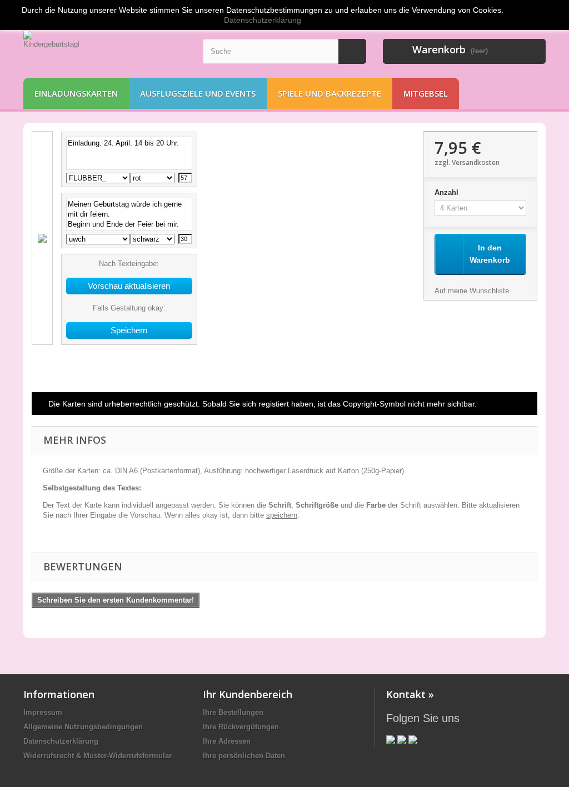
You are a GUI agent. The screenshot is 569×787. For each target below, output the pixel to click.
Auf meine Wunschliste (472, 291)
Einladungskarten (76, 93)
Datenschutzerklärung (60, 741)
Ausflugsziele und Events (198, 93)
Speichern (129, 330)
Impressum (42, 712)
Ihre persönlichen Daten (244, 755)
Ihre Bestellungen (233, 712)
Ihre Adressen (227, 741)
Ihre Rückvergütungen (241, 727)
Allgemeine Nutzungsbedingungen (83, 727)
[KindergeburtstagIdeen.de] (104, 51)
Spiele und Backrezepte (329, 93)
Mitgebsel (425, 93)
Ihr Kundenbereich (247, 694)
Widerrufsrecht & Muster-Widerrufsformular (97, 755)
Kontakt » (410, 694)
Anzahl (448, 192)
